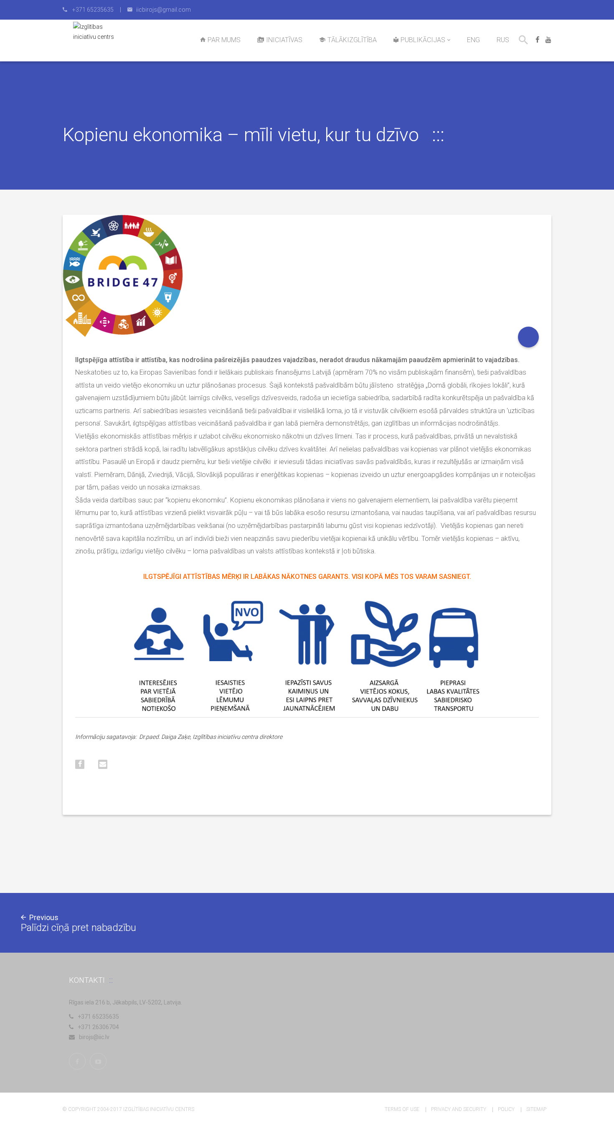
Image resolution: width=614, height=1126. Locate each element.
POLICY (506, 1109)
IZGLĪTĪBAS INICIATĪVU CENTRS (158, 1109)
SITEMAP (536, 1109)
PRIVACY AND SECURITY (458, 1109)
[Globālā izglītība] (528, 337)
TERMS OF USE (402, 1109)
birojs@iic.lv (94, 1037)
